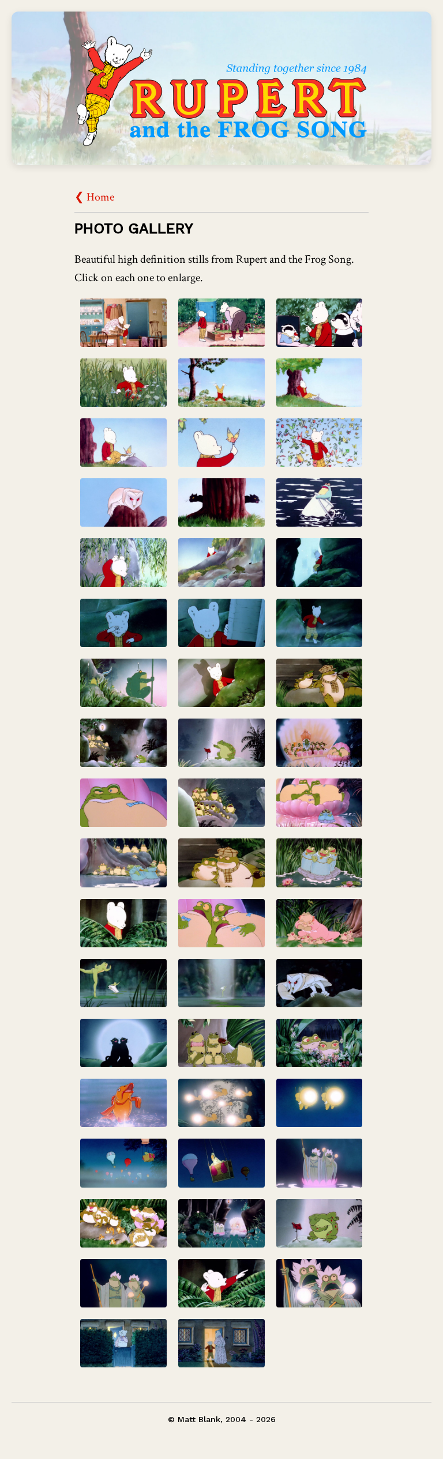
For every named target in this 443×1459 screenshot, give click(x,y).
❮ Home (94, 197)
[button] (123, 325)
